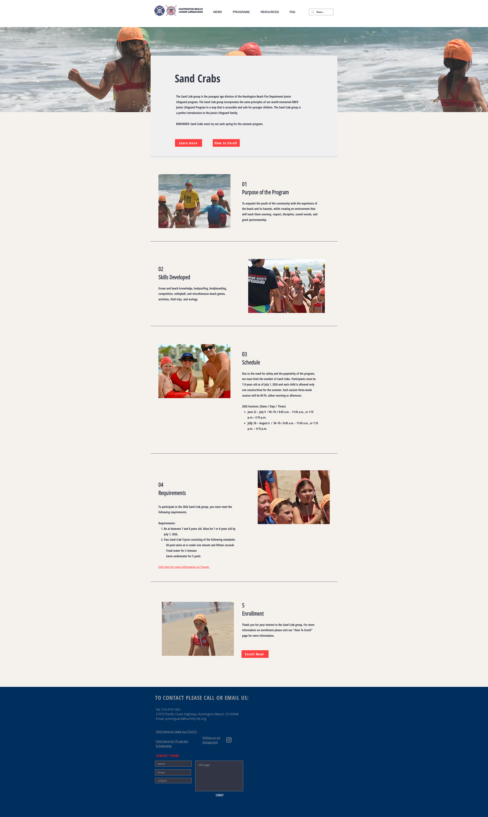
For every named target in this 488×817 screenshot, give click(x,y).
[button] (241, 12)
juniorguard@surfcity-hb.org (185, 719)
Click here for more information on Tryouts (184, 567)
